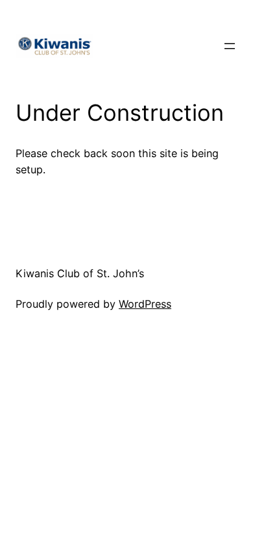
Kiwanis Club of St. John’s (80, 273)
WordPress (145, 303)
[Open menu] (229, 46)
